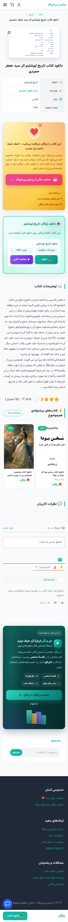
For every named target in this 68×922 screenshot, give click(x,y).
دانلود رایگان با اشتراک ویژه (49, 805)
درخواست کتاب (55, 836)
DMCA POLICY (55, 849)
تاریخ (31, 15)
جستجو (16, 752)
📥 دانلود (46, 260)
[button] (9, 32)
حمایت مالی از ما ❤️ (52, 798)
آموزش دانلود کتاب (54, 871)
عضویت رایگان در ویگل (36, 695)
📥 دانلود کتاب (15, 916)
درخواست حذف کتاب (52, 842)
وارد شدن (8, 528)
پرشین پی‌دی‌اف (57, 5)
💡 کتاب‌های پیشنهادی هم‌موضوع (47, 413)
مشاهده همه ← (12, 413)
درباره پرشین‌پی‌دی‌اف (52, 829)
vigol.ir (34, 704)
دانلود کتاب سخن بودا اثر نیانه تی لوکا (52, 473)
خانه (41, 15)
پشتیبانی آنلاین (56, 884)
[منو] (5, 4)
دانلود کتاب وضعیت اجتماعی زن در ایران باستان (19, 473)
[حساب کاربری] (19, 4)
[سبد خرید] (12, 4)
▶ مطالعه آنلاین (21, 260)
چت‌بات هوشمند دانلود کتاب (48, 878)
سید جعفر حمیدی (28, 91)
